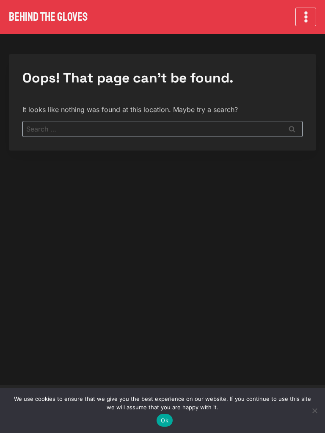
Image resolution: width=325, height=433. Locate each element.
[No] (314, 410)
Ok (164, 420)
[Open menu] (305, 17)
